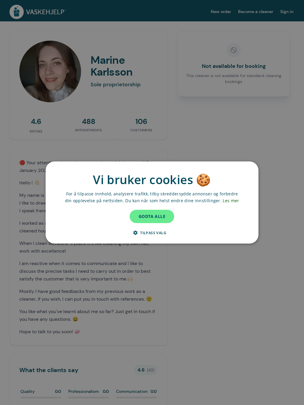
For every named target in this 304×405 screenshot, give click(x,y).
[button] (152, 232)
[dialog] (152, 203)
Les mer (231, 200)
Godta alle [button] (152, 216)
